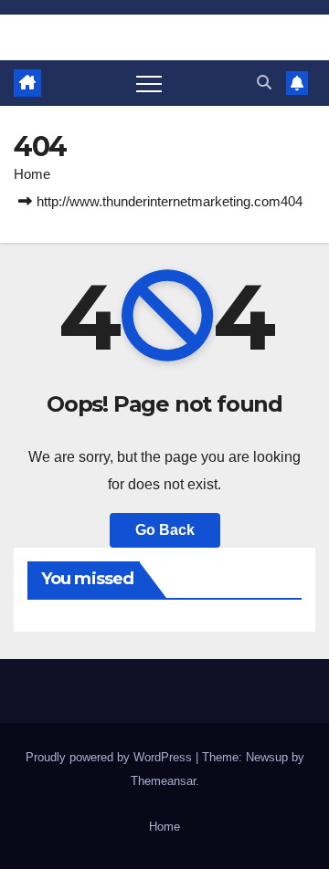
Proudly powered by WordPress (111, 757)
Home (32, 174)
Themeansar (163, 781)
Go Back (165, 530)
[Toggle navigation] (149, 83)
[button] (264, 82)
